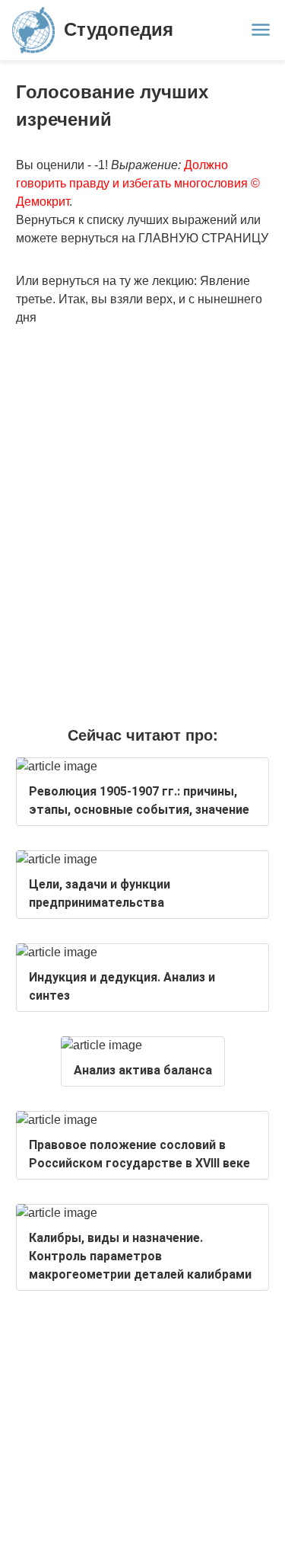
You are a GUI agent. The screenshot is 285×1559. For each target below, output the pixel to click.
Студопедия (118, 29)
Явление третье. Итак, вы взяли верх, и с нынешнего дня (139, 299)
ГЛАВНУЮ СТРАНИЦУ (203, 238)
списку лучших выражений (162, 219)
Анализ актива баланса (143, 1070)
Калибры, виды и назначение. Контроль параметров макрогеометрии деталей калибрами (140, 1256)
